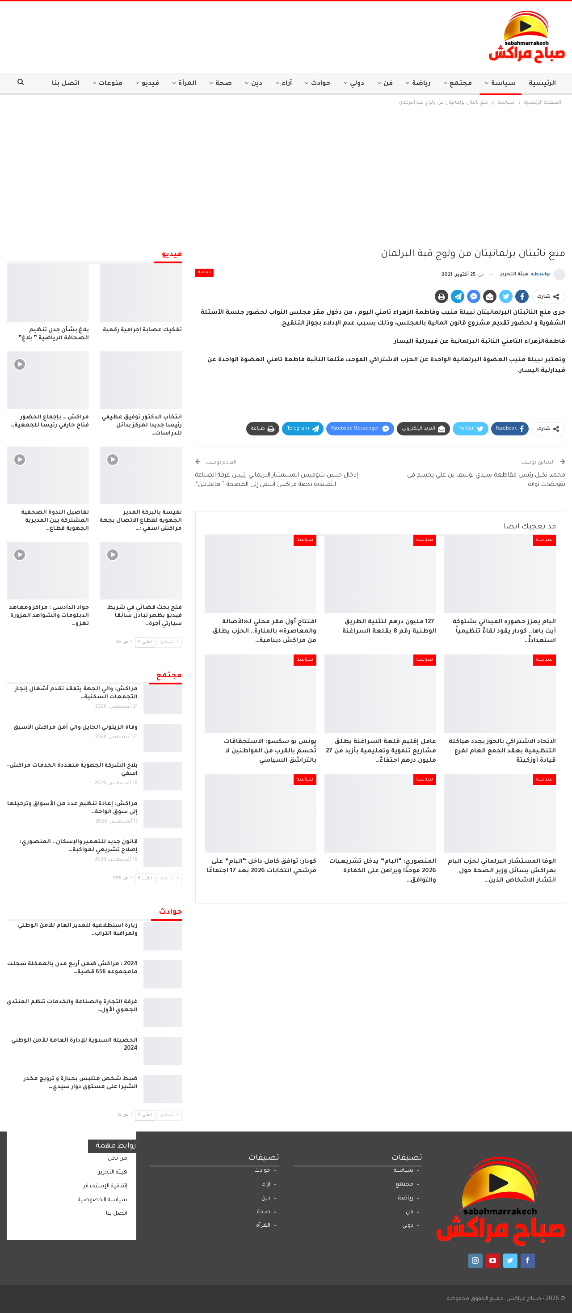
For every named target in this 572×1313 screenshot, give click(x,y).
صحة (223, 84)
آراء (287, 84)
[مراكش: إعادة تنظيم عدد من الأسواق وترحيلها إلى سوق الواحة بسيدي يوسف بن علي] (162, 814)
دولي (357, 84)
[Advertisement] (286, 174)
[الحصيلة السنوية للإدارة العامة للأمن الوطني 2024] (162, 1051)
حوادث (321, 84)
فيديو (150, 84)
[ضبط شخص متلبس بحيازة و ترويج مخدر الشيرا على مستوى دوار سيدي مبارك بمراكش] (162, 1089)
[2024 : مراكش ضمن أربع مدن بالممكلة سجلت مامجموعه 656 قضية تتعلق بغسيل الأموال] (162, 974)
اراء (266, 1185)
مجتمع (461, 84)
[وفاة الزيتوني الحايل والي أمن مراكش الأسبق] (162, 738)
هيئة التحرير (112, 1172)
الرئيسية (542, 84)
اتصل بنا (66, 84)
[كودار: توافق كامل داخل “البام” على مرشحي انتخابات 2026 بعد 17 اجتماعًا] (260, 813)
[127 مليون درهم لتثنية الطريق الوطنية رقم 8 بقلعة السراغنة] (380, 574)
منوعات (110, 84)
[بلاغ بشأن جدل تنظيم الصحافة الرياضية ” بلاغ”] (48, 293)
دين (256, 84)
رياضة (421, 84)
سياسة (503, 84)
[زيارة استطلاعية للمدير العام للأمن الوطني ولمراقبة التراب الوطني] (162, 936)
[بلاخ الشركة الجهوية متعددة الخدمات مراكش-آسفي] (162, 776)
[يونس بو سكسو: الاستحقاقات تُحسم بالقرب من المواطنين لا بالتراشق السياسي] (260, 693)
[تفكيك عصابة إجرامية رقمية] (141, 293)
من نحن (117, 1159)
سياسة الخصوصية (102, 1200)
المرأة (187, 84)
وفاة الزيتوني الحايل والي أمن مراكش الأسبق (75, 728)
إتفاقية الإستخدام (105, 1186)
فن (388, 84)
